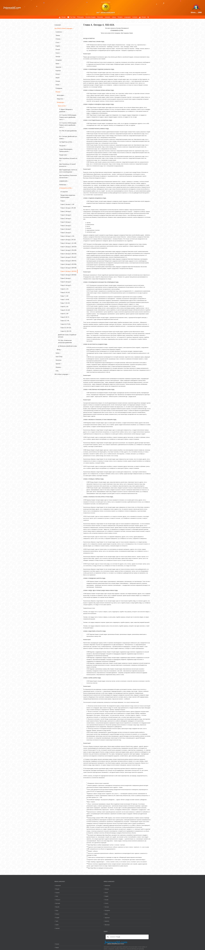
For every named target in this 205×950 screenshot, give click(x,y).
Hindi (56, 896)
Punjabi (57, 917)
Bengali (57, 889)
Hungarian (107, 910)
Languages (57, 25)
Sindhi (57, 924)
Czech (106, 892)
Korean (57, 944)
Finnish (106, 899)
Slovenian (107, 924)
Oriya (56, 910)
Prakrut (57, 914)
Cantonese (107, 885)
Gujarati (57, 892)
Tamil (56, 921)
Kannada (57, 903)
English (106, 896)
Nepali (57, 947)
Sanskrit (57, 928)
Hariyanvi (57, 899)
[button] (148, 17)
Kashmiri (107, 921)
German (107, 907)
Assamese (58, 885)
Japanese (107, 917)
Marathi (57, 907)
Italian (106, 914)
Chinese (107, 889)
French (106, 903)
